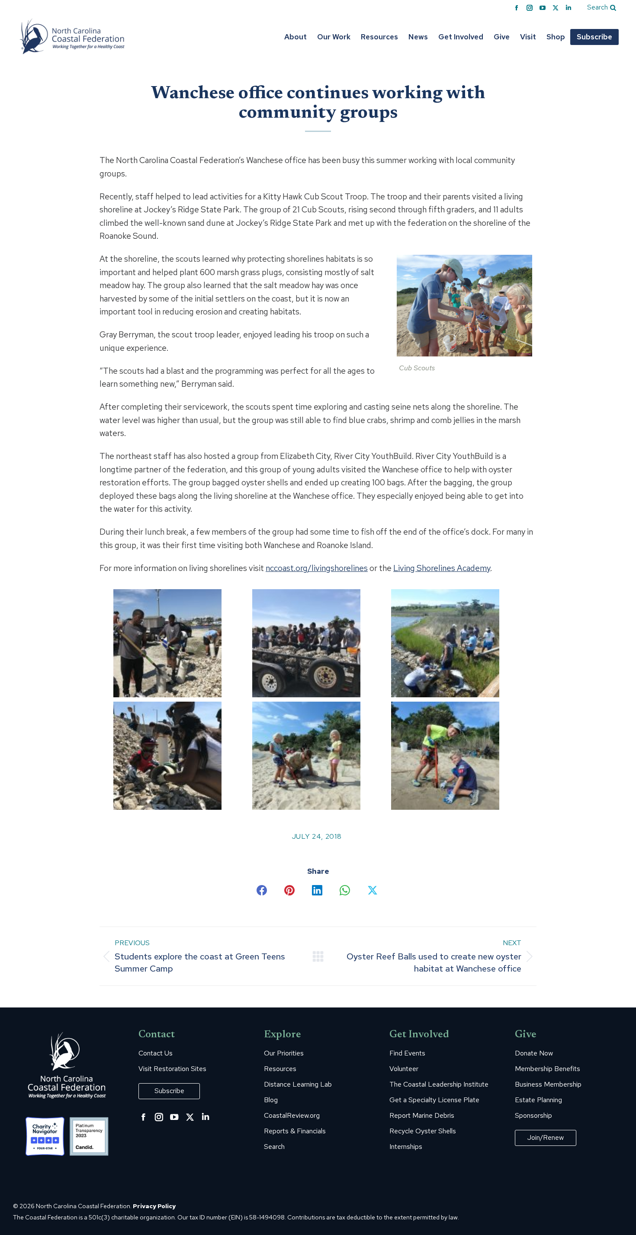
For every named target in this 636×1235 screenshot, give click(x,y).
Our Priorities (284, 1053)
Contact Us (155, 1053)
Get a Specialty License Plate (434, 1100)
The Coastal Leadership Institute (438, 1084)
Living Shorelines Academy (441, 568)
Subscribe (169, 1090)
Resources (280, 1069)
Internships (405, 1146)
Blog (271, 1100)
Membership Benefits (547, 1069)
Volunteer (403, 1069)
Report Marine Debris (421, 1115)
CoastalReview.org (292, 1115)
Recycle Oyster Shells (422, 1131)
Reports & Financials (295, 1131)
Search (274, 1146)
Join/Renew (545, 1137)
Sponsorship (533, 1115)
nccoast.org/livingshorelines (317, 568)
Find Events (407, 1053)
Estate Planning (538, 1100)
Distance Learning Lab (298, 1084)
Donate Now (534, 1053)
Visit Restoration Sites (172, 1069)
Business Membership (548, 1084)
